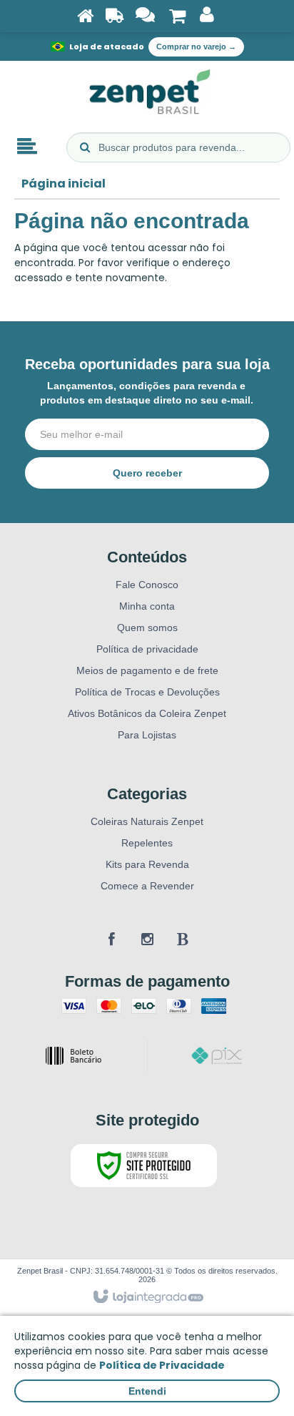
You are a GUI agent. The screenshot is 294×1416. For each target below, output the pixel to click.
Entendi (147, 1391)
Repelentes (147, 843)
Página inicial (63, 183)
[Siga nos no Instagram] (147, 939)
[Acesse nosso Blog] (183, 939)
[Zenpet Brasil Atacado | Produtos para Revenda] (147, 93)
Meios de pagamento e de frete (147, 670)
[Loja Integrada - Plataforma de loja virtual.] (147, 1297)
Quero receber (147, 473)
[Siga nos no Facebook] (111, 939)
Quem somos (147, 627)
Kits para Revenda (147, 864)
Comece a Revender (147, 886)
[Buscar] (85, 147)
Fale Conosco (147, 584)
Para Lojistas (147, 735)
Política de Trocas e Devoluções (147, 692)
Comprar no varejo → (196, 46)
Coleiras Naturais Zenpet (147, 821)
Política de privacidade (147, 649)
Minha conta (147, 606)
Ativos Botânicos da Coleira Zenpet (147, 713)
